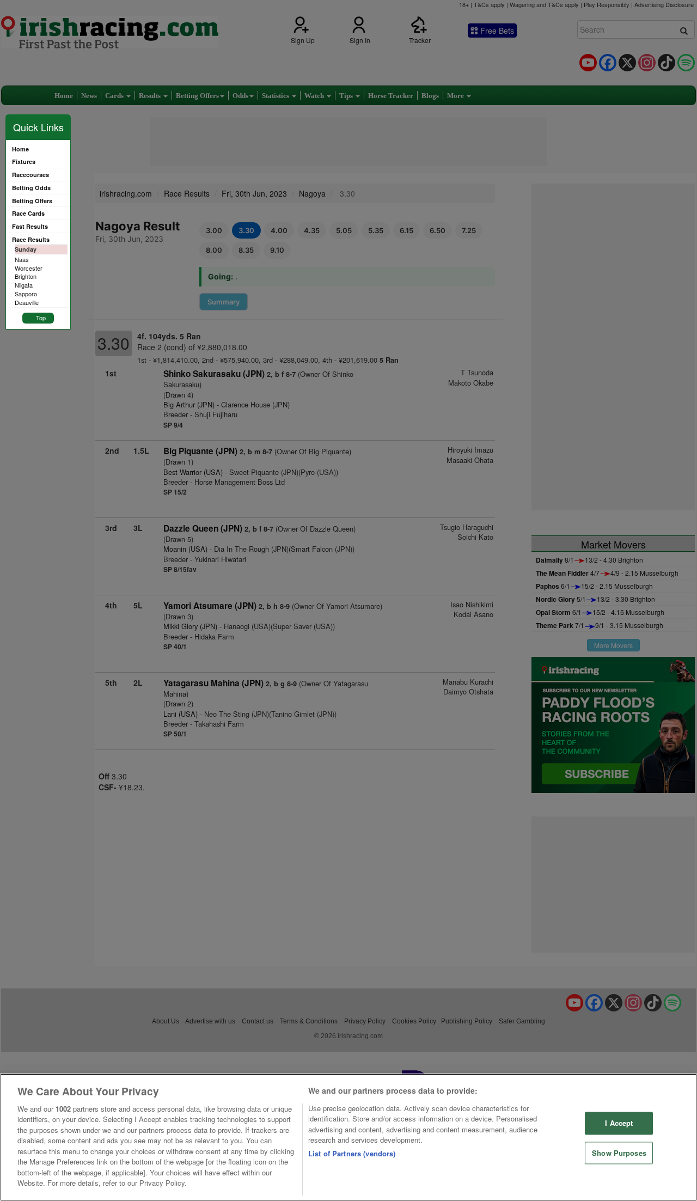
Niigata (24, 285)
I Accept (619, 1123)
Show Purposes (619, 1153)
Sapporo (26, 293)
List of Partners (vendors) (351, 1153)
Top (41, 317)
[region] (348, 1137)
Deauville (27, 302)
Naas (22, 259)
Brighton (25, 276)
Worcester (28, 268)
